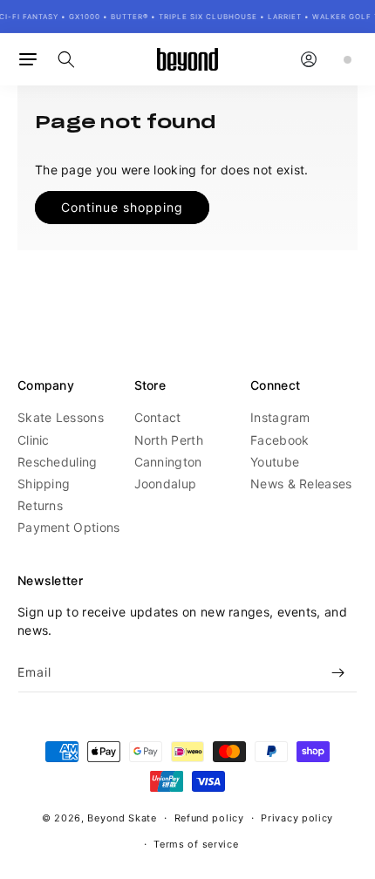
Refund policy (209, 818)
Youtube (274, 461)
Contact (157, 417)
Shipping (43, 483)
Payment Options (68, 527)
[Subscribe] (337, 672)
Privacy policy (297, 818)
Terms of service (195, 844)
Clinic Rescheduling (57, 451)
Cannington (168, 461)
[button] (28, 59)
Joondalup (165, 483)
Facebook (279, 440)
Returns (40, 505)
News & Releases (301, 483)
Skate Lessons (60, 417)
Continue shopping (122, 207)
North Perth (168, 440)
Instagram (280, 417)
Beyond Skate (121, 818)
